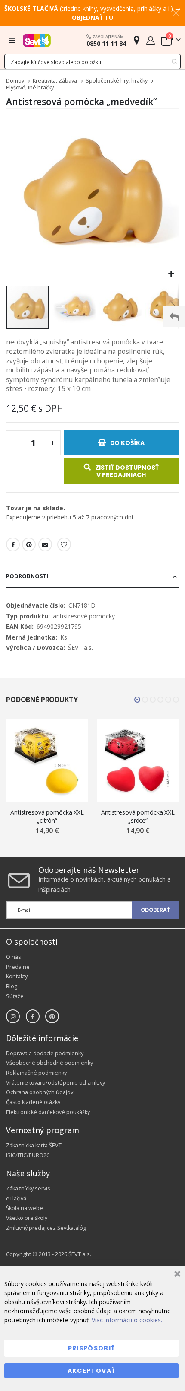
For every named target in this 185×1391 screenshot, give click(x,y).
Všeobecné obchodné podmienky (49, 1062)
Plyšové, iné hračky (30, 88)
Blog (11, 986)
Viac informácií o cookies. (127, 1320)
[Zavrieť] (176, 1275)
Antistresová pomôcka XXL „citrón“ (47, 816)
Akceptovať (92, 1370)
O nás (13, 957)
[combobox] (92, 61)
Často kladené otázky (33, 1102)
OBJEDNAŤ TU (92, 17)
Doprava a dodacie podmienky (44, 1053)
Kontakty (17, 976)
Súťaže (15, 996)
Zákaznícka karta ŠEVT (34, 1145)
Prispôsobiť (91, 1348)
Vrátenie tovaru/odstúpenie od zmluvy (55, 1082)
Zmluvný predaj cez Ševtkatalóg (46, 1228)
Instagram (13, 1016)
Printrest (29, 544)
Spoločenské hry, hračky (117, 81)
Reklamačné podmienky (36, 1072)
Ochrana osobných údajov (39, 1092)
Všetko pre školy (26, 1218)
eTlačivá (16, 1198)
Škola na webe (24, 1208)
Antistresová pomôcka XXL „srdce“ (138, 816)
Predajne (18, 967)
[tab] (92, 577)
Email (45, 544)
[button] (171, 274)
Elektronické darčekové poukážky (48, 1112)
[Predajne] (136, 40)
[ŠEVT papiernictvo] (36, 40)
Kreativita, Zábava (55, 81)
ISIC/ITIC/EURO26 (27, 1155)
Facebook (13, 544)
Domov (15, 80)
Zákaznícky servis (28, 1188)
